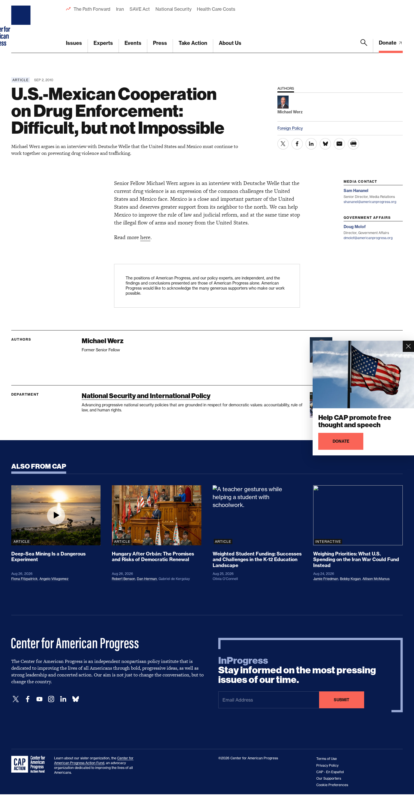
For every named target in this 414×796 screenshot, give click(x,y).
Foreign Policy (290, 128)
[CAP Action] (29, 764)
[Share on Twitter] (283, 143)
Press (160, 43)
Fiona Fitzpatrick (24, 579)
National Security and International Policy (146, 396)
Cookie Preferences (332, 785)
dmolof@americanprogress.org (368, 238)
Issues (74, 43)
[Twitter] (15, 699)
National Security (173, 9)
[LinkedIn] (63, 699)
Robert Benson (123, 579)
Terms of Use (326, 759)
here (145, 237)
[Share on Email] (339, 143)
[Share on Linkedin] (311, 143)
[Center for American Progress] (21, 26)
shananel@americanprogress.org (370, 202)
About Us (230, 43)
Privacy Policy (327, 765)
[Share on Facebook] (297, 143)
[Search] (363, 46)
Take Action (193, 43)
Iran (120, 9)
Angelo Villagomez (53, 579)
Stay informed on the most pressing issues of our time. (297, 670)
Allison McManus (375, 579)
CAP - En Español (330, 772)
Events (132, 43)
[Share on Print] (353, 143)
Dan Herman (147, 579)
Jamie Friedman (325, 579)
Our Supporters (328, 778)
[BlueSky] (75, 699)
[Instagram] (51, 699)
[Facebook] (27, 699)
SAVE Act (140, 9)
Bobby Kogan (350, 579)
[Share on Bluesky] (325, 143)
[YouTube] (39, 699)
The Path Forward (92, 9)
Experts (103, 43)
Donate (388, 42)
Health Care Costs (216, 9)
